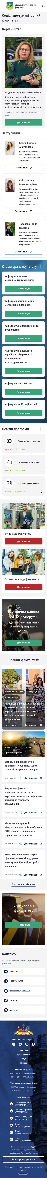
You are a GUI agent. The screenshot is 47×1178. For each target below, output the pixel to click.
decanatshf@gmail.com (20, 991)
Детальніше (30, 725)
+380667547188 (16, 981)
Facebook (14, 1000)
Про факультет (23, 1054)
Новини (23, 1063)
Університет (23, 1050)
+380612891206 (21, 1112)
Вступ (23, 1059)
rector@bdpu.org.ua (23, 1134)
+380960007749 (21, 1119)
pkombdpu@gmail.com (24, 1126)
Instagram (14, 1010)
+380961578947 (21, 1105)
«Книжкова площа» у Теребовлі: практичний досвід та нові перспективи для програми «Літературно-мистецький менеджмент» (23, 711)
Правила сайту (23, 1174)
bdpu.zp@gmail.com (23, 1141)
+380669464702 (16, 971)
